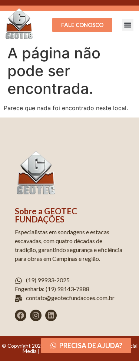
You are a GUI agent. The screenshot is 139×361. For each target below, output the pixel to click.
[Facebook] (20, 315)
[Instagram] (36, 315)
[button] (128, 25)
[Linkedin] (51, 315)
